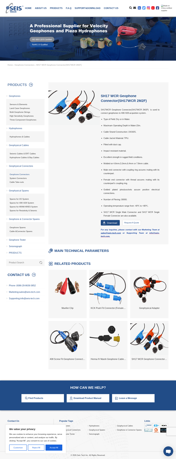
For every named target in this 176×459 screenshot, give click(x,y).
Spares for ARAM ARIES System (24, 207)
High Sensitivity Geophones (22, 116)
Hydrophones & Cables (20, 137)
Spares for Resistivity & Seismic (23, 210)
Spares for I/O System (19, 199)
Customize (18, 447)
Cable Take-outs (17, 182)
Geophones (14, 96)
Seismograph (15, 246)
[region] (36, 439)
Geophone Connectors (24, 65)
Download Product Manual (87, 398)
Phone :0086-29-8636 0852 (22, 285)
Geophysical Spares (19, 190)
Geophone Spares (18, 227)
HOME (28, 8)
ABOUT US (41, 8)
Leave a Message (128, 398)
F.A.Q (68, 8)
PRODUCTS (56, 8)
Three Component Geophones (23, 120)
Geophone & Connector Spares (24, 219)
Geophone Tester (17, 240)
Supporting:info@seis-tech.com (24, 298)
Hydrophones (15, 128)
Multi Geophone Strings (20, 112)
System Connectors (18, 178)
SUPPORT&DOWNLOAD (88, 8)
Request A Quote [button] (131, 223)
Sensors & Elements (18, 104)
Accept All (54, 447)
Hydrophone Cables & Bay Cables (24, 157)
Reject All (36, 447)
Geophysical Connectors (21, 166)
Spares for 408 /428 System (22, 203)
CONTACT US (111, 8)
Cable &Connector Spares (21, 231)
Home (10, 65)
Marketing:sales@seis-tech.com (24, 292)
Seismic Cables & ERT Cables (23, 153)
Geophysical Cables (19, 145)
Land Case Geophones (20, 108)
